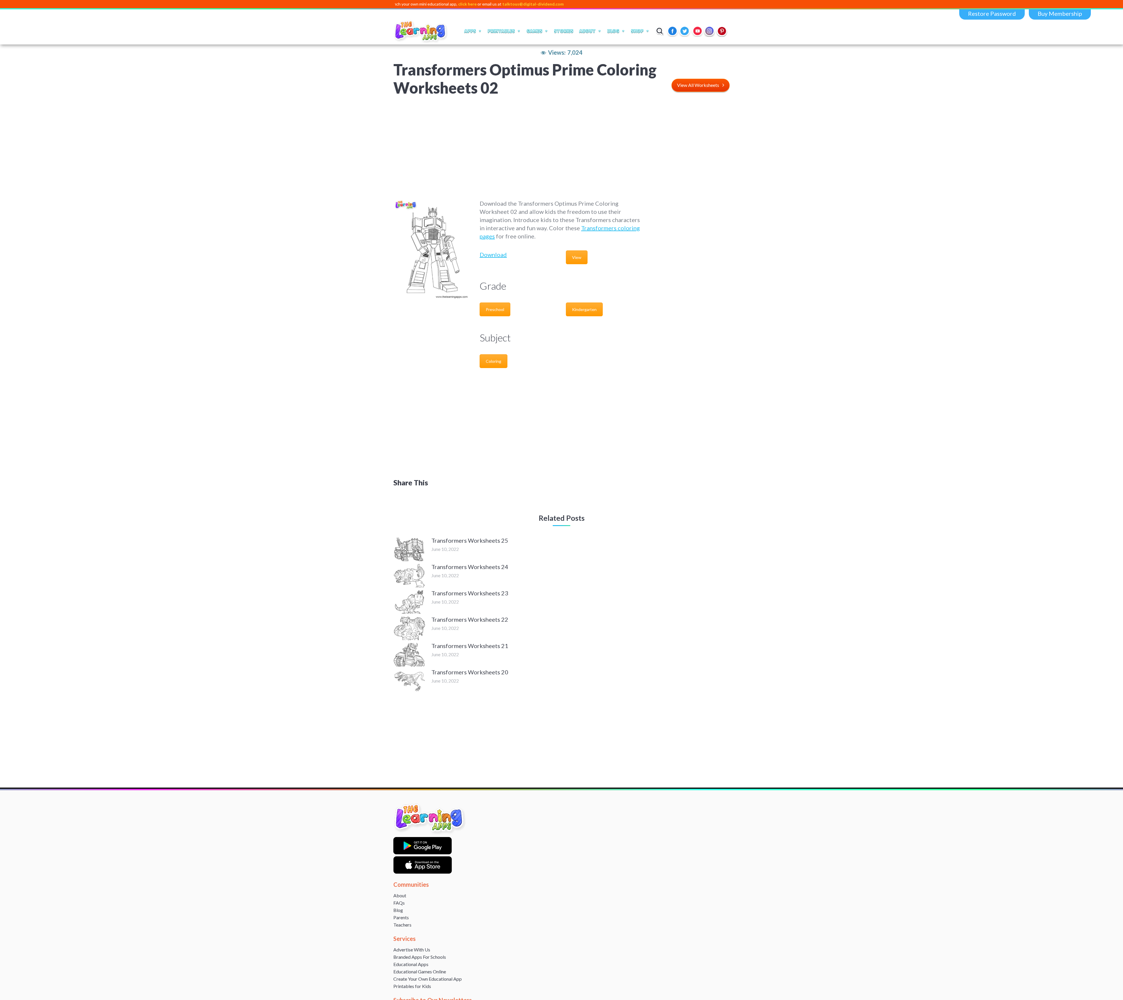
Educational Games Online (419, 971)
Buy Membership (1060, 13)
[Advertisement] (561, 148)
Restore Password (992, 13)
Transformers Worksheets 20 (469, 672)
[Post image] (409, 549)
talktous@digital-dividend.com (481, 3)
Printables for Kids (412, 986)
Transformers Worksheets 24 (469, 566)
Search (660, 31)
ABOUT (587, 31)
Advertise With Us (411, 949)
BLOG (613, 31)
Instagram (710, 31)
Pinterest (722, 31)
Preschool (495, 309)
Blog (398, 910)
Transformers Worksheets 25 (469, 540)
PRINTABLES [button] (501, 31)
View (576, 257)
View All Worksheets (698, 85)
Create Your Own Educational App (427, 979)
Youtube (697, 31)
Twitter (685, 31)
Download (493, 254)
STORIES (563, 31)
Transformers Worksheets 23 (469, 593)
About (399, 895)
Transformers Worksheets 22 (469, 619)
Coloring (493, 361)
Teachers (402, 924)
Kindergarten (584, 309)
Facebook (673, 31)
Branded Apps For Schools (419, 957)
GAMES (534, 31)
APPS (470, 31)
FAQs (399, 903)
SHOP (637, 31)
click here (416, 3)
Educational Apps (410, 964)
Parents (401, 917)
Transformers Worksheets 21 (469, 645)
